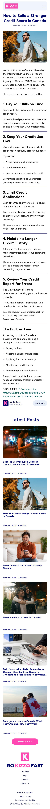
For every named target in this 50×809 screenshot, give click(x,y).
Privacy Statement (25, 792)
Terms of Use (25, 796)
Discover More (25, 741)
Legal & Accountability (25, 800)
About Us (25, 783)
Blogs (25, 775)
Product (25, 772)
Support (25, 779)
